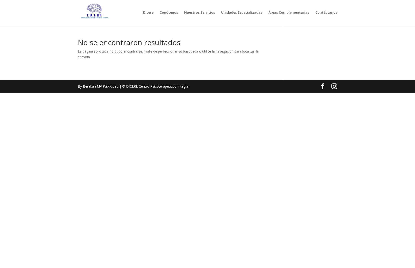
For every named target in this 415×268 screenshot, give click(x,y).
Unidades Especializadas (241, 13)
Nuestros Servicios (199, 13)
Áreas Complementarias (289, 13)
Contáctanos (326, 13)
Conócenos (169, 13)
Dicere (148, 13)
